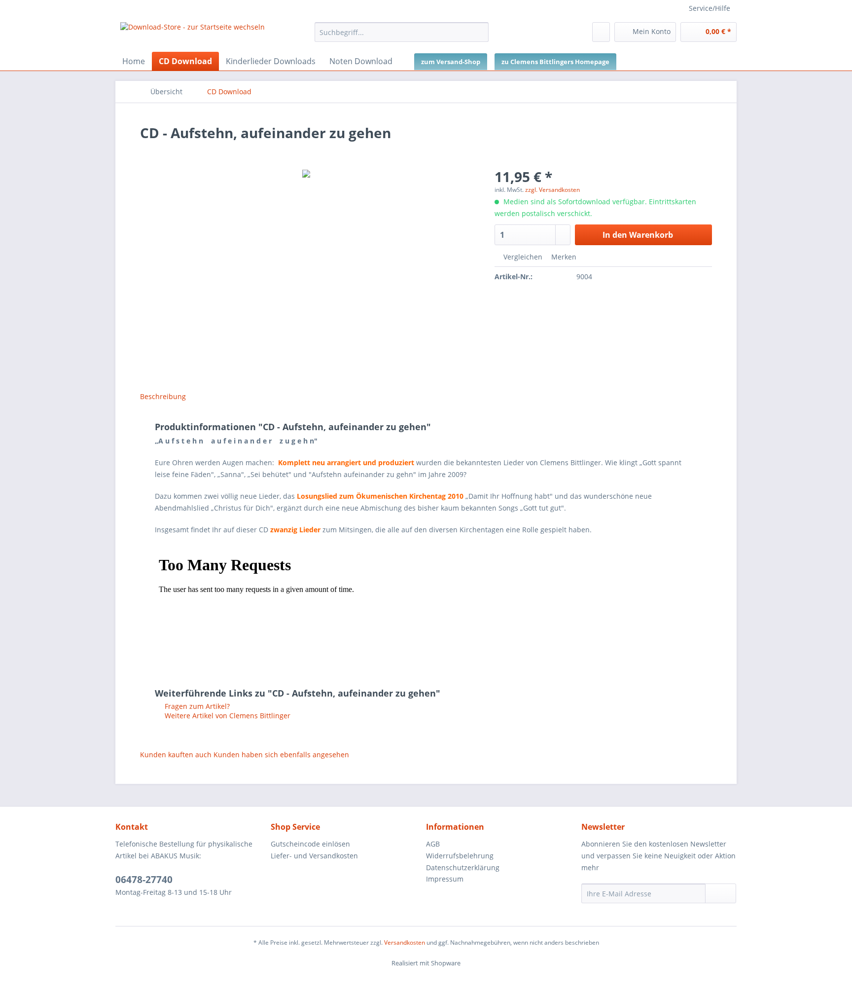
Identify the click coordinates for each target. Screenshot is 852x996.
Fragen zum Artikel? (196, 706)
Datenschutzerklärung (462, 867)
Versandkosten (404, 942)
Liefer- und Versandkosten (314, 855)
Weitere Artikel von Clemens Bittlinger (226, 715)
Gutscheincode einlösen (310, 843)
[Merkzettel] (601, 32)
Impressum (444, 879)
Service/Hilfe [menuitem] (709, 8)
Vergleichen (521, 256)
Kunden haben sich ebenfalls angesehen (281, 754)
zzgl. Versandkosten (552, 189)
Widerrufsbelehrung (460, 855)
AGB (433, 843)
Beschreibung (163, 396)
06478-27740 (144, 879)
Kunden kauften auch (176, 754)
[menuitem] (402, 36)
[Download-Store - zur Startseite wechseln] (192, 34)
